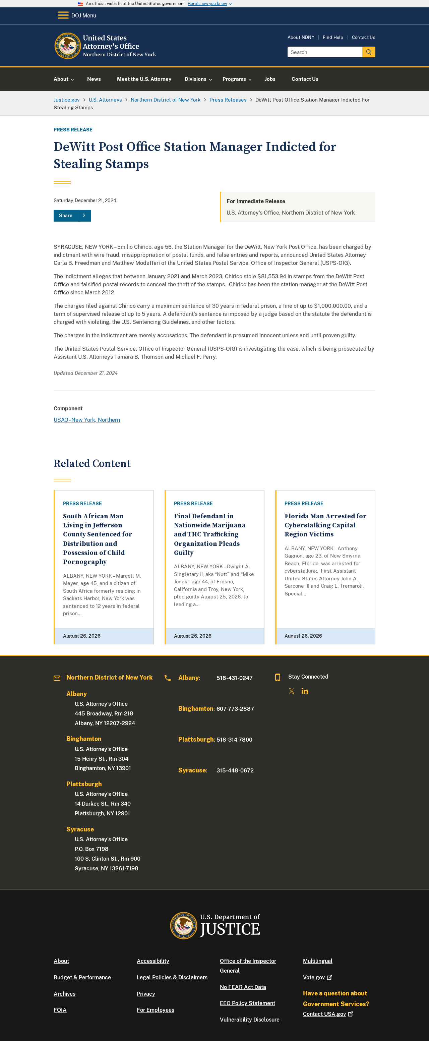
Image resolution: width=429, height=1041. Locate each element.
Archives (64, 994)
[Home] (108, 58)
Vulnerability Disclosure (250, 1020)
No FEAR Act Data (243, 987)
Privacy (146, 994)
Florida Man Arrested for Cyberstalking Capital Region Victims (326, 525)
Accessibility (153, 961)
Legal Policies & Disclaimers (172, 977)
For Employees (155, 1010)
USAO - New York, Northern (87, 420)
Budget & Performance (82, 977)
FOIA (60, 1010)
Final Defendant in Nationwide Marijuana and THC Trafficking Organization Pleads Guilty (210, 534)
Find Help (333, 37)
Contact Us (363, 37)
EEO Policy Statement (247, 1003)
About (61, 961)
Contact (324, 1014)
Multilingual (317, 961)
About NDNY (301, 37)
